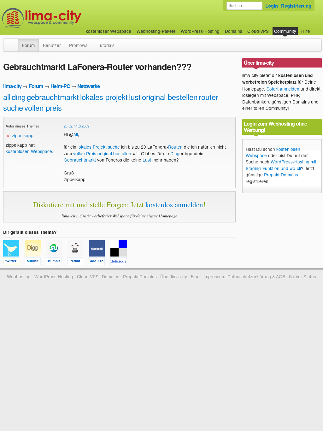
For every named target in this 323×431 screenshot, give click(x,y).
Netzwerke (88, 86)
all (6, 96)
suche (13, 107)
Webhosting (19, 276)
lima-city (12, 86)
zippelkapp (22, 135)
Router (174, 147)
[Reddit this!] (78, 262)
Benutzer (52, 45)
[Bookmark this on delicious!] (120, 262)
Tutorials (106, 45)
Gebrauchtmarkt (80, 159)
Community (285, 31)
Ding (174, 153)
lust (135, 96)
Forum (28, 45)
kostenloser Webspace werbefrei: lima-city (65, 18)
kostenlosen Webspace (29, 151)
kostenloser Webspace (108, 31)
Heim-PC (60, 86)
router (208, 96)
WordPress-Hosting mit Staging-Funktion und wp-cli (281, 164)
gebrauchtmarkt (53, 96)
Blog (195, 276)
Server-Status (302, 276)
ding (19, 96)
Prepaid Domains (281, 174)
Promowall (79, 45)
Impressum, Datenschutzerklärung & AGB (244, 276)
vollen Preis (84, 153)
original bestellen (169, 96)
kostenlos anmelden (174, 204)
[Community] (14, 42)
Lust (147, 159)
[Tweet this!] (14, 262)
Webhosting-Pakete (156, 31)
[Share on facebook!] (99, 262)
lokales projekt (104, 96)
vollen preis (43, 107)
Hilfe (305, 31)
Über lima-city (173, 276)
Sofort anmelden (283, 89)
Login (271, 6)
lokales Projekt (92, 147)
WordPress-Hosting (200, 31)
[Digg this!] (35, 262)
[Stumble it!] (57, 262)
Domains (233, 31)
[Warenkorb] (315, 28)
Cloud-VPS (258, 31)
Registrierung (296, 6)
